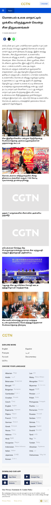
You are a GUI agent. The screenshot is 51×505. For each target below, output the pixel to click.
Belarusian (13, 381)
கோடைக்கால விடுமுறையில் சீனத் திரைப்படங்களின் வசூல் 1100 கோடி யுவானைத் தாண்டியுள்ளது (19, 178)
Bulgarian (12, 389)
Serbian (35, 418)
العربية (27, 353)
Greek (11, 426)
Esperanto (12, 409)
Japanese (12, 454)
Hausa (10, 430)
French (11, 418)
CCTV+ (5, 361)
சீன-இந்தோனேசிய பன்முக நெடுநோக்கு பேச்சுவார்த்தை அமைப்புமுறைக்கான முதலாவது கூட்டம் (22, 140)
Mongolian (36, 381)
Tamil (33, 434)
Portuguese (37, 401)
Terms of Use (18, 501)
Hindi (9, 438)
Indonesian (15, 446)
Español (29, 349)
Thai (32, 438)
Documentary (31, 357)
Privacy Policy (6, 501)
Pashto (34, 405)
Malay (36, 377)
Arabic (10, 377)
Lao (32, 373)
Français (5, 353)
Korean (11, 458)
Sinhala (34, 422)
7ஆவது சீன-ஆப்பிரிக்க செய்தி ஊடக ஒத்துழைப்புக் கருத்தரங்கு (20, 286)
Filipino (10, 413)
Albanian (11, 373)
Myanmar (37, 385)
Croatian (11, 397)
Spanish (35, 426)
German (11, 422)
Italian (10, 450)
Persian (34, 393)
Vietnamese (37, 454)
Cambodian (12, 393)
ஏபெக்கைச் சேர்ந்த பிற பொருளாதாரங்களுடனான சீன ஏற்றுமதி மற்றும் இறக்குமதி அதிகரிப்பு (22, 250)
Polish (34, 397)
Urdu (32, 450)
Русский (5, 357)
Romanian (36, 409)
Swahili (35, 430)
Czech (10, 401)
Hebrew (10, 434)
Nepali (34, 389)
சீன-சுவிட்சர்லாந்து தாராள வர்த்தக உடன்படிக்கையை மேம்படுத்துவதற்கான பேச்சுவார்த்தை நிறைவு (22, 322)
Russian (35, 413)
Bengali (10, 385)
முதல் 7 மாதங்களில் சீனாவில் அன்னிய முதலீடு (21, 214)
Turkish (34, 442)
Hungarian (12, 442)
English (5, 349)
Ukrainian (37, 446)
